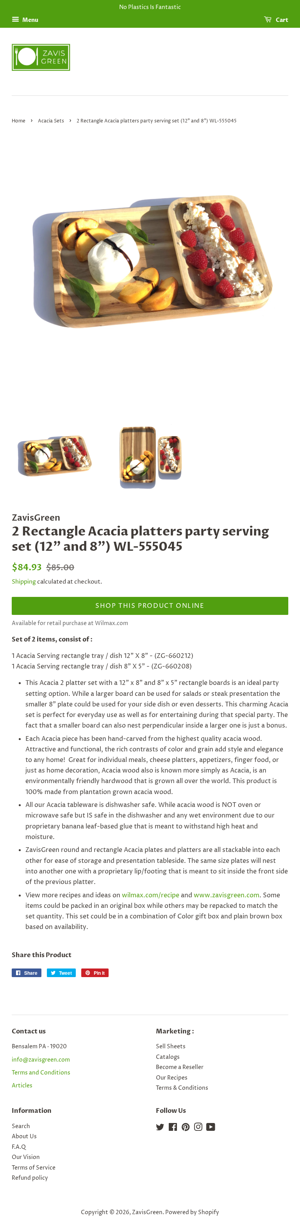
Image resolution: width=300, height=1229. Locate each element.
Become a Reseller (180, 1067)
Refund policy (30, 1178)
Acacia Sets (51, 121)
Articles (22, 1085)
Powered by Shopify (192, 1212)
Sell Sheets (171, 1046)
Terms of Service (33, 1168)
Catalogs (168, 1057)
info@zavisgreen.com (41, 1060)
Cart (281, 20)
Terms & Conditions (182, 1088)
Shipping (24, 582)
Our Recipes (172, 1078)
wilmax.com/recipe (150, 895)
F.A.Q (19, 1147)
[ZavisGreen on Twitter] (160, 1128)
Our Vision (26, 1157)
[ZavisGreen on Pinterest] (185, 1128)
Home (18, 121)
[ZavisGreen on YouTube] (210, 1128)
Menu (29, 20)
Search (21, 1126)
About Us (24, 1136)
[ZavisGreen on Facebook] (172, 1128)
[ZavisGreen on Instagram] (198, 1128)
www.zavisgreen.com (226, 895)
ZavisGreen (147, 1212)
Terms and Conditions (41, 1072)
